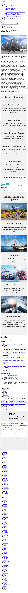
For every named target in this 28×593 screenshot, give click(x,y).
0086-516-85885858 (12, 375)
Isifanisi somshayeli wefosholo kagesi (13, 401)
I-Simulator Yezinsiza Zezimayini (13, 14)
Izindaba (5, 17)
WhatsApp (4, 409)
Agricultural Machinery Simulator (14, 16)
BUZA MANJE (4, 386)
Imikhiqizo (5, 10)
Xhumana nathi (6, 19)
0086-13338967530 (11, 377)
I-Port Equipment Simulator (12, 13)
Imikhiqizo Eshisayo (5, 400)
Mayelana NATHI (7, 5)
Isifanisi (2, 401)
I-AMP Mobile (22, 400)
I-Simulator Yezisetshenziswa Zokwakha (15, 12)
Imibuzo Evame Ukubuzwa (9, 18)
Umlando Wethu (10, 6)
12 (20, 190)
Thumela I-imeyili (5, 408)
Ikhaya (5, 4)
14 (23, 190)
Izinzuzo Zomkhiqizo (11, 8)
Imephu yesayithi (15, 400)
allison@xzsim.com (12, 378)
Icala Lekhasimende (10, 9)
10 (17, 190)
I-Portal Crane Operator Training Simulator (13, 404)
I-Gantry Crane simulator (16, 402)
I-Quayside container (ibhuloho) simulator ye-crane (14, 403)
